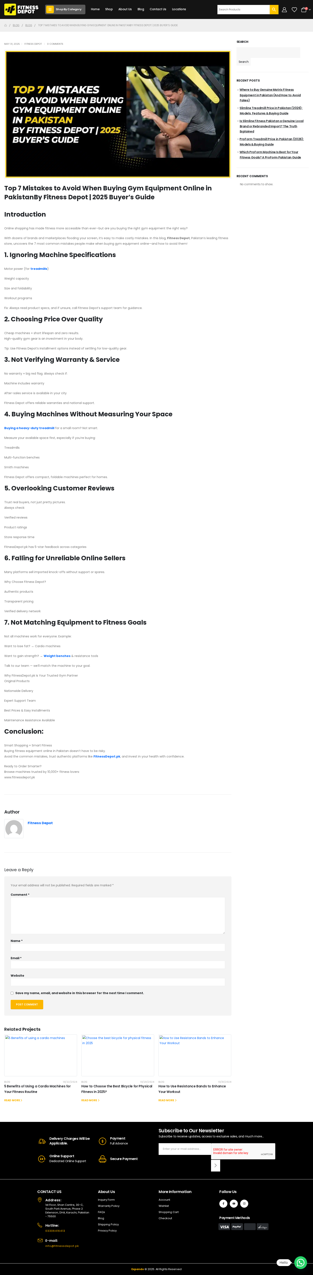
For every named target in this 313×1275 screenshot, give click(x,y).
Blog (141, 9)
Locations (179, 9)
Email (16, 958)
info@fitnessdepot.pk (62, 1246)
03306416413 (55, 1231)
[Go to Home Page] (5, 25)
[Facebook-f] (223, 1204)
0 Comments (55, 44)
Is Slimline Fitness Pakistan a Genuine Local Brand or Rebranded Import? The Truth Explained (272, 126)
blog (7, 1082)
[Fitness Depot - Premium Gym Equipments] (21, 9)
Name (17, 941)
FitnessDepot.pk (106, 756)
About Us (125, 9)
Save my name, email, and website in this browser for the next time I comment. (79, 993)
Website (17, 975)
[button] (300, 1262)
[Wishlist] (294, 9)
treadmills (38, 269)
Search (242, 42)
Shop (109, 9)
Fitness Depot (33, 44)
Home (95, 9)
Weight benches (57, 656)
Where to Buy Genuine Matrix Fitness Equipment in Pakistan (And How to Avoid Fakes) (270, 95)
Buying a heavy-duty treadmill (29, 428)
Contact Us (158, 9)
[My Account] (284, 9)
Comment (20, 895)
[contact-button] (215, 1166)
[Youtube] (234, 1204)
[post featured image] (40, 1055)
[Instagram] (244, 1204)
